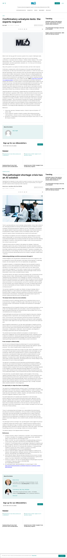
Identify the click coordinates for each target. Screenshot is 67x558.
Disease (35, 10)
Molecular (48, 10)
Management (41, 10)
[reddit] (24, 29)
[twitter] (22, 29)
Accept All (62, 555)
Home (4, 15)
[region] (33, 556)
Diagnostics (30, 10)
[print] (42, 29)
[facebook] (19, 29)
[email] (26, 29)
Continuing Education (21, 10)
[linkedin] (20, 29)
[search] (5, 3)
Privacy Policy (34, 555)
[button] (3, 3)
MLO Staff (5, 25)
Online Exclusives (6, 171)
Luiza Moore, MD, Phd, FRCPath (15, 186)
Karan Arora (5, 186)
